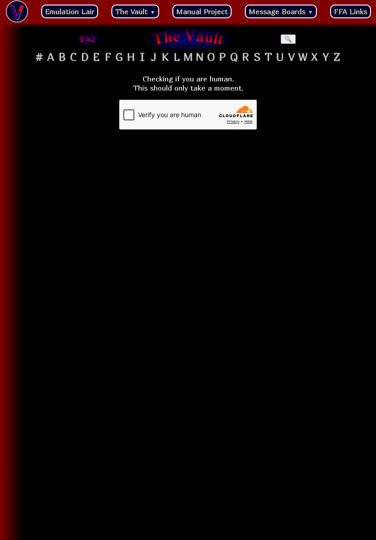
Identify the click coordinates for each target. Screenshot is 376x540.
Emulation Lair (69, 11)
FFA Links (350, 11)
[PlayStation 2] (88, 38)
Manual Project (202, 11)
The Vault (135, 11)
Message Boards (281, 11)
